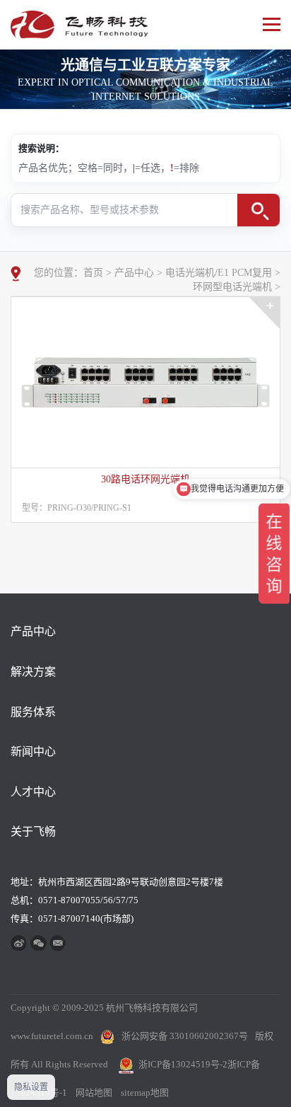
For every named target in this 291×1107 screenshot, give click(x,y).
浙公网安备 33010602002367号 (184, 1036)
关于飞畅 (33, 831)
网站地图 (94, 1092)
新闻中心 (33, 752)
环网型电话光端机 (232, 287)
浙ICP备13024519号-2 (182, 1064)
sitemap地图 (145, 1092)
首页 (93, 272)
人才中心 (33, 792)
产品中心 (134, 272)
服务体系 (33, 712)
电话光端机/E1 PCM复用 (218, 272)
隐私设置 (31, 1087)
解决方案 (33, 672)
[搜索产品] (258, 210)
